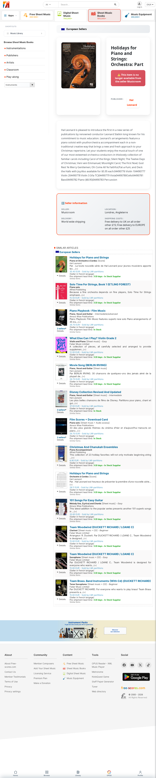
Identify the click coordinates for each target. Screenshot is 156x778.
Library (78, 775)
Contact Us (10, 672)
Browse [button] (47, 775)
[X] (140, 665)
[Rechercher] (115, 5)
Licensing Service (42, 673)
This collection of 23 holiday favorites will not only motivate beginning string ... (110, 456)
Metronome (97, 672)
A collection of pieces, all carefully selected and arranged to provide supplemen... (110, 348)
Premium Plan (40, 678)
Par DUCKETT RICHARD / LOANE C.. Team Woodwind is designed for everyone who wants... (110, 564)
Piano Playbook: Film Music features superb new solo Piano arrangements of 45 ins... (110, 320)
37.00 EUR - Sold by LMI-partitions (86, 406)
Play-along (12, 76)
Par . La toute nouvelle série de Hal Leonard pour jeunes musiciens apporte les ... (110, 267)
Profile (140, 775)
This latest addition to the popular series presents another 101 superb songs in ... (110, 510)
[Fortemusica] (123, 696)
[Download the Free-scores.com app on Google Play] (136, 677)
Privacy (8, 686)
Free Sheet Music (75, 663)
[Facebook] (124, 665)
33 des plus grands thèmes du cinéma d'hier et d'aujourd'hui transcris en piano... (110, 429)
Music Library (16, 33)
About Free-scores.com (10, 665)
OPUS (109, 775)
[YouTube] (132, 665)
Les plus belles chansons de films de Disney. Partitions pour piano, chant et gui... (110, 402)
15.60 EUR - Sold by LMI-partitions (86, 541)
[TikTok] (148, 665)
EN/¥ (149, 4)
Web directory (99, 691)
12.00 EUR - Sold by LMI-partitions (86, 352)
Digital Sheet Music (76, 673)
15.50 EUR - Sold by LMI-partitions (86, 298)
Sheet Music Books (76, 668)
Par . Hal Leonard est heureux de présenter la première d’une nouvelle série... (110, 483)
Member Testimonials (15, 676)
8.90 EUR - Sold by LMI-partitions (86, 460)
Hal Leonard (132, 102)
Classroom (12, 69)
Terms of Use (11, 681)
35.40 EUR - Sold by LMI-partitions (87, 271)
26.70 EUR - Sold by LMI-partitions (86, 324)
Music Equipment (75, 678)
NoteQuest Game (100, 676)
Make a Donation (42, 683)
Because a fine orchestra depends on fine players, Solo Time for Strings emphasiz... (110, 293)
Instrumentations (16, 48)
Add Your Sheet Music (45, 668)
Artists (10, 62)
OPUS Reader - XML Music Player (102, 665)
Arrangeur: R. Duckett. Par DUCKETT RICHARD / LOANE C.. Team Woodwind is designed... (110, 537)
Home (15, 775)
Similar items (75, 279)
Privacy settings (13, 691)
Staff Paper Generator (103, 681)
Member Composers (44, 663)
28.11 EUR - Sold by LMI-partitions (86, 487)
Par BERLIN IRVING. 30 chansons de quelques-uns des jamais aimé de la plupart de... (110, 375)
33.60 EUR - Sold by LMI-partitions (86, 514)
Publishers (12, 55)
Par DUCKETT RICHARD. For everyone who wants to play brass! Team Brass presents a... (110, 591)
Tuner (95, 686)
